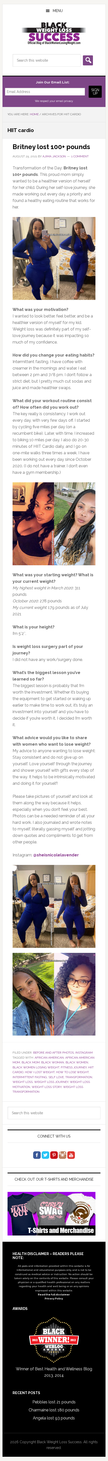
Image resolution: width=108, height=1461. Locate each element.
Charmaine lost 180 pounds (54, 1410)
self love (56, 1077)
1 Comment (80, 156)
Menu (58, 11)
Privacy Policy (54, 1298)
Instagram (84, 1052)
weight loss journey (51, 1082)
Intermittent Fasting (30, 1077)
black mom (31, 1062)
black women (77, 1062)
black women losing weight (36, 1067)
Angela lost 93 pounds (54, 1418)
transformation (78, 1077)
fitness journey (74, 1067)
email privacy (64, 100)
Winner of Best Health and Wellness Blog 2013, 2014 (54, 1372)
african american (49, 1057)
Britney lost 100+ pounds (51, 147)
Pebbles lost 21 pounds (54, 1402)
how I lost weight (40, 1072)
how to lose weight (72, 1072)
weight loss (23, 1082)
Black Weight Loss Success (54, 33)
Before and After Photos (53, 1052)
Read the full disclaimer (54, 1294)
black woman (52, 1062)
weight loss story (47, 1087)
